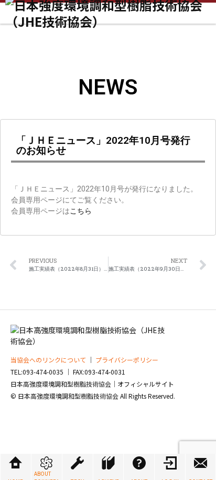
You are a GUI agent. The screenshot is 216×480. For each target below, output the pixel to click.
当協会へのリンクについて (48, 359)
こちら (81, 211)
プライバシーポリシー (126, 359)
